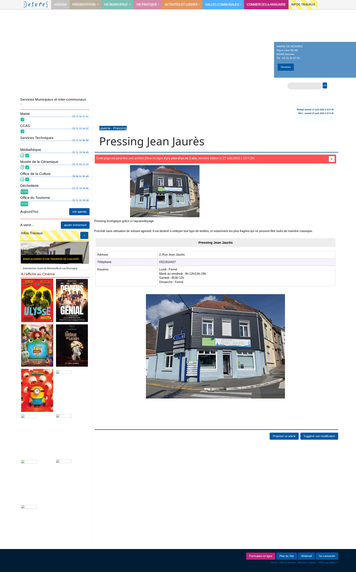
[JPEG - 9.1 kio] (37, 435)
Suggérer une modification (319, 436)
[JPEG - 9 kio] (72, 300)
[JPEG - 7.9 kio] (37, 390)
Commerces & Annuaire (266, 4)
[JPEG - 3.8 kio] (72, 481)
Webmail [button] (306, 556)
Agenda (60, 4)
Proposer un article (284, 436)
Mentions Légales (307, 562)
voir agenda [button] (79, 211)
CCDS (24, 191)
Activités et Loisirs (181, 4)
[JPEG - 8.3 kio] (37, 481)
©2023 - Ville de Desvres (283, 562)
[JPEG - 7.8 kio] (72, 435)
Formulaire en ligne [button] (260, 556)
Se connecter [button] (327, 556)
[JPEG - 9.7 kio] (37, 345)
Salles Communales (222, 4)
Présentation (84, 4)
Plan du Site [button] (286, 556)
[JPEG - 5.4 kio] (72, 345)
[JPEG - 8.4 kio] (37, 524)
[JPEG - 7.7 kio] (72, 390)
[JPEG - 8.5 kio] (37, 300)
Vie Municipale (116, 4)
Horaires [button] (286, 66)
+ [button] (84, 235)
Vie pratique (146, 4)
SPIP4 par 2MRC (327, 562)
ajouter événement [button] (75, 225)
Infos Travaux (303, 4)
